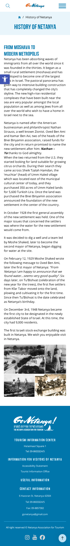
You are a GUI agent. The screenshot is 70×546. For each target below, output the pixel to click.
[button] (62, 6)
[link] (5, 79)
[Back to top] (62, 538)
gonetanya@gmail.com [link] (35, 514)
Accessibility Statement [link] (35, 465)
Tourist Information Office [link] (35, 471)
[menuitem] (35, 466)
